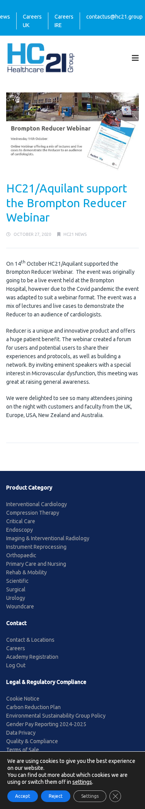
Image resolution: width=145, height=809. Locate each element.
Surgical (16, 589)
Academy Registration (32, 657)
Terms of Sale (22, 750)
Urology (15, 598)
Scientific (17, 581)
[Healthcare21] (41, 57)
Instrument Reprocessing (36, 547)
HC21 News (75, 234)
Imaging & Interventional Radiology (47, 538)
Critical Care (20, 521)
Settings (90, 796)
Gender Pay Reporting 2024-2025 (46, 724)
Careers (15, 648)
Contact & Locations (30, 640)
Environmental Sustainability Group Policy (56, 716)
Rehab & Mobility (26, 572)
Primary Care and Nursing (36, 564)
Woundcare (20, 606)
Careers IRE (64, 21)
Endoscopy (19, 530)
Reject (56, 796)
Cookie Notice (22, 699)
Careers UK (32, 21)
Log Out (16, 665)
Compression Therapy (32, 513)
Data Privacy (21, 733)
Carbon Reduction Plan (33, 707)
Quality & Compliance (32, 741)
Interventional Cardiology (36, 504)
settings (82, 782)
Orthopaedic (21, 555)
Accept (22, 796)
